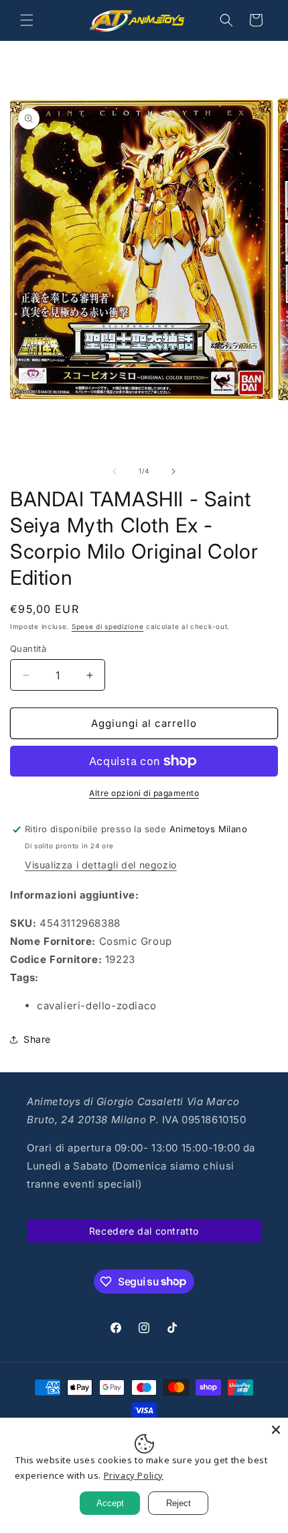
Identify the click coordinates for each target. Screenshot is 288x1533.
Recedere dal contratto (144, 1231)
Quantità (28, 648)
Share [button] (37, 1039)
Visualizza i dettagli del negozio (101, 864)
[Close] (276, 1429)
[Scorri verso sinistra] (114, 471)
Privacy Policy (133, 1475)
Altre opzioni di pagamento (144, 793)
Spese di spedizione (107, 626)
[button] (27, 20)
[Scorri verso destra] (173, 471)
